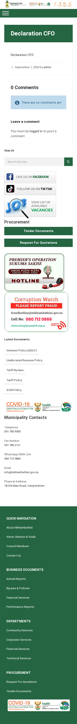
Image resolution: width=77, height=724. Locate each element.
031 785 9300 (12, 431)
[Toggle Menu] (5, 13)
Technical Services (18, 658)
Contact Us (13, 555)
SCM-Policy (13, 390)
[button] (38, 231)
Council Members (17, 546)
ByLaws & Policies (18, 588)
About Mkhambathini (19, 527)
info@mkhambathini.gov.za (21, 472)
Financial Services (18, 597)
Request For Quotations (21, 681)
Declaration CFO (22, 55)
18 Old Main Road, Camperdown (24, 485)
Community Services (19, 630)
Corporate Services (18, 639)
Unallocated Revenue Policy (24, 360)
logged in (36, 131)
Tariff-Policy (14, 380)
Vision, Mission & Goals (21, 536)
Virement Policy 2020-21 (21, 350)
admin (47, 67)
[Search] (68, 161)
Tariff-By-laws (15, 370)
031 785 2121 (12, 445)
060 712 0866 (12, 458)
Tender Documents (18, 691)
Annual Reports (16, 578)
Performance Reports (20, 606)
